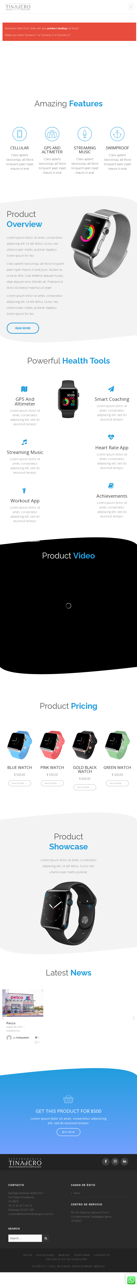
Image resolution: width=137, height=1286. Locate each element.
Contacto (102, 1255)
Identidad (82, 1255)
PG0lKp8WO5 (22, 1037)
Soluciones (45, 1255)
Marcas (64, 1255)
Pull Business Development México (77, 1266)
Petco (11, 1023)
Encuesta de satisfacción (66, 1259)
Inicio (27, 1255)
